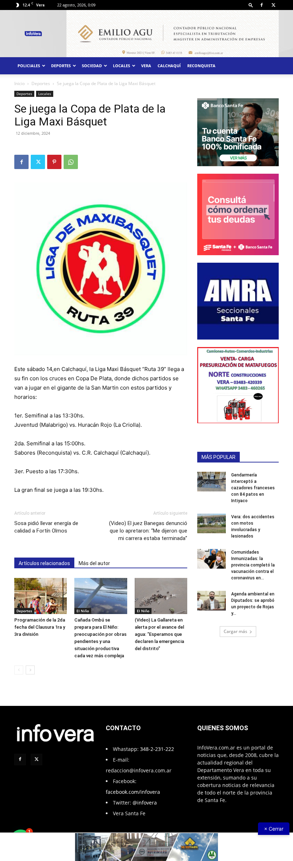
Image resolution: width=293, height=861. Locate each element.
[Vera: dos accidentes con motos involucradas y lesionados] (211, 523)
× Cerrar (273, 829)
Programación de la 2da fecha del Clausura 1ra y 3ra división (39, 627)
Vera (146, 65)
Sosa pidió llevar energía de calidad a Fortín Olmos (46, 527)
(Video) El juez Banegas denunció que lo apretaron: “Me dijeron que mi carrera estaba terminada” (148, 530)
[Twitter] (273, 5)
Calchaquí (169, 65)
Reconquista (201, 65)
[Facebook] (261, 5)
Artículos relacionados (44, 563)
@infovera (145, 802)
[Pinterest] (54, 162)
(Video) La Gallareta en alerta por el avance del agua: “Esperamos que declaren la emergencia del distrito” (159, 634)
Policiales (29, 65)
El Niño (82, 610)
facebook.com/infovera (133, 791)
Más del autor (94, 563)
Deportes (61, 65)
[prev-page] (18, 669)
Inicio (19, 83)
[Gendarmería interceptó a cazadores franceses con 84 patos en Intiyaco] (211, 481)
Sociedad (92, 65)
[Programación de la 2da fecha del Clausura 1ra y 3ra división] (40, 596)
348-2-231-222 (157, 749)
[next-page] (30, 669)
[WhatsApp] (71, 162)
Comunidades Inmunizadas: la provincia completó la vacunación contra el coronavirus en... (253, 565)
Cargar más (235, 631)
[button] (250, 5)
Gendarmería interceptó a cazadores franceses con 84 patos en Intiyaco (253, 487)
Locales (121, 65)
